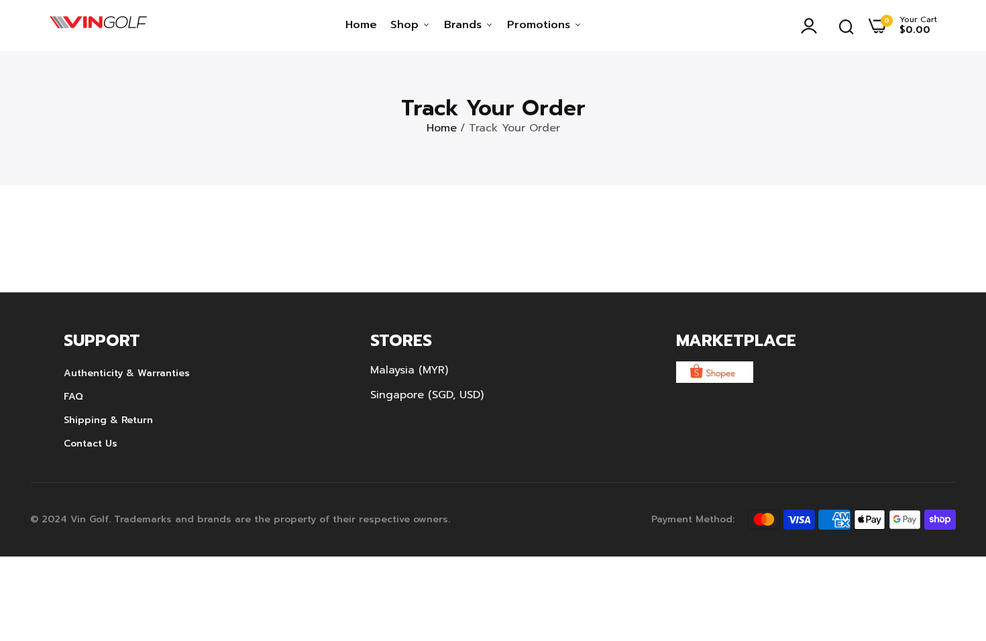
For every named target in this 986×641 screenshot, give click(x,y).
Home (361, 25)
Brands (465, 25)
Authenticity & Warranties (127, 373)
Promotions (540, 25)
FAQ (73, 397)
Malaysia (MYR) (409, 370)
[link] (949, 544)
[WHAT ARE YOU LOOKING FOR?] (846, 25)
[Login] (812, 25)
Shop (406, 25)
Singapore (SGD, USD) (427, 395)
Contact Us (90, 443)
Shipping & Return (108, 420)
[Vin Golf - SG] (98, 25)
